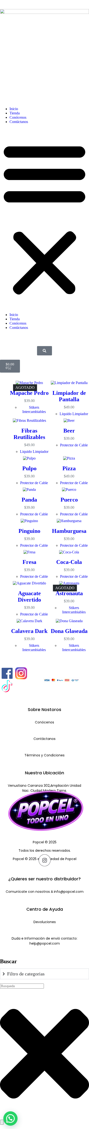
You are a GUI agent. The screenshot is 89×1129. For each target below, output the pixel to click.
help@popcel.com (44, 943)
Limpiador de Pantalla (69, 396)
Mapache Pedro (29, 393)
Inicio (13, 109)
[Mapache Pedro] (29, 383)
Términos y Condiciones (44, 755)
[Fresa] (29, 552)
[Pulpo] (29, 458)
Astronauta (69, 593)
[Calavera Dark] (29, 621)
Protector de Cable (34, 483)
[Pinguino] (29, 521)
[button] (44, 218)
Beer (69, 431)
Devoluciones (44, 922)
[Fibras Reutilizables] (29, 420)
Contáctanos (18, 122)
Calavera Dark (29, 631)
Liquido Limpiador (74, 414)
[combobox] (22, 986)
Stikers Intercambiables (34, 409)
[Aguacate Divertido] (29, 583)
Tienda (14, 113)
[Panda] (29, 489)
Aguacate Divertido (29, 596)
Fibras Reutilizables (29, 434)
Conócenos (18, 117)
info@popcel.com (69, 891)
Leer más (29, 407)
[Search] (2, 1122)
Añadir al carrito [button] (71, 403)
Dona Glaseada (69, 631)
